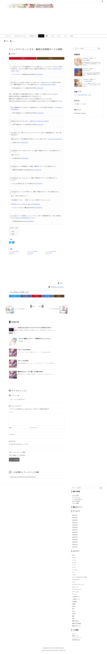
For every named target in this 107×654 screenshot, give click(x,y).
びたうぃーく (75, 587)
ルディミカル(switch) (24, 349)
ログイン (74, 633)
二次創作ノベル (76, 599)
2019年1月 (74, 547)
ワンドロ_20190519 (14, 251)
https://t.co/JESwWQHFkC (22, 217)
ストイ (73, 572)
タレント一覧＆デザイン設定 (79, 577)
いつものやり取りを (87, 81)
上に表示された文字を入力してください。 (19, 444)
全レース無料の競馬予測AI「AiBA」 (83, 95)
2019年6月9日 (39, 74)
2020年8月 (75, 520)
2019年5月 (75, 542)
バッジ (73, 582)
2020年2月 (75, 532)
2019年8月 (75, 534)
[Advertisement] (53, 22)
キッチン (74, 562)
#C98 (17, 70)
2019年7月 (75, 537)
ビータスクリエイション (78, 584)
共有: (12, 231)
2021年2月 (74, 517)
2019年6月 (75, 539)
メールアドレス (33, 427)
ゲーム (12, 41)
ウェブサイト (12, 434)
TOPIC (6, 41)
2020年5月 (75, 527)
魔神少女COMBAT (76, 623)
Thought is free (62, 650)
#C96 (23, 204)
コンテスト (75, 569)
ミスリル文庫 (82, 104)
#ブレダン (19, 204)
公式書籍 (74, 601)
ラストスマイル (86, 70)
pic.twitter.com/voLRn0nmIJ (55, 139)
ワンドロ (74, 594)
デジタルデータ (76, 579)
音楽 (73, 618)
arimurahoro (60, 287)
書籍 (73, 616)
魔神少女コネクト (76, 626)
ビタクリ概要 (75, 503)
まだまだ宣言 (86, 60)
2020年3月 (75, 529)
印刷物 (73, 604)
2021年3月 (75, 515)
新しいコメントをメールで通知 (17, 452)
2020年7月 (75, 522)
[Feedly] (102, 1)
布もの (73, 611)
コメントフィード (76, 637)
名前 (10, 427)
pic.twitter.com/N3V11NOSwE (48, 84)
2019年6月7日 (39, 88)
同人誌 (73, 606)
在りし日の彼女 (76, 501)
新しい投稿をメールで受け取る (17, 455)
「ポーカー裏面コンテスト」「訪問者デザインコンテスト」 (35, 338)
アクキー (74, 557)
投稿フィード (75, 635)
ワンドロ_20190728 (51, 251)
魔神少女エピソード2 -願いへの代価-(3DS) (30, 371)
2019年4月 (75, 544)
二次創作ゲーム (76, 596)
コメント (11, 412)
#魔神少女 (32, 121)
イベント (74, 560)
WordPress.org (76, 639)
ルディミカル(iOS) (23, 360)
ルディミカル (75, 591)
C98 (73, 555)
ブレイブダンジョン (77, 589)
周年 (73, 608)
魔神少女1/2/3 (75, 621)
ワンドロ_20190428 (32, 251)
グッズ (73, 565)
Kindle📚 (76, 104)
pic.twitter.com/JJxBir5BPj (42, 121)
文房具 (73, 613)
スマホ (73, 574)
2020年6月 (75, 525)
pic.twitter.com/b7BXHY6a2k (32, 204)
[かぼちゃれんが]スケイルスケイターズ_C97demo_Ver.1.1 (34, 327)
